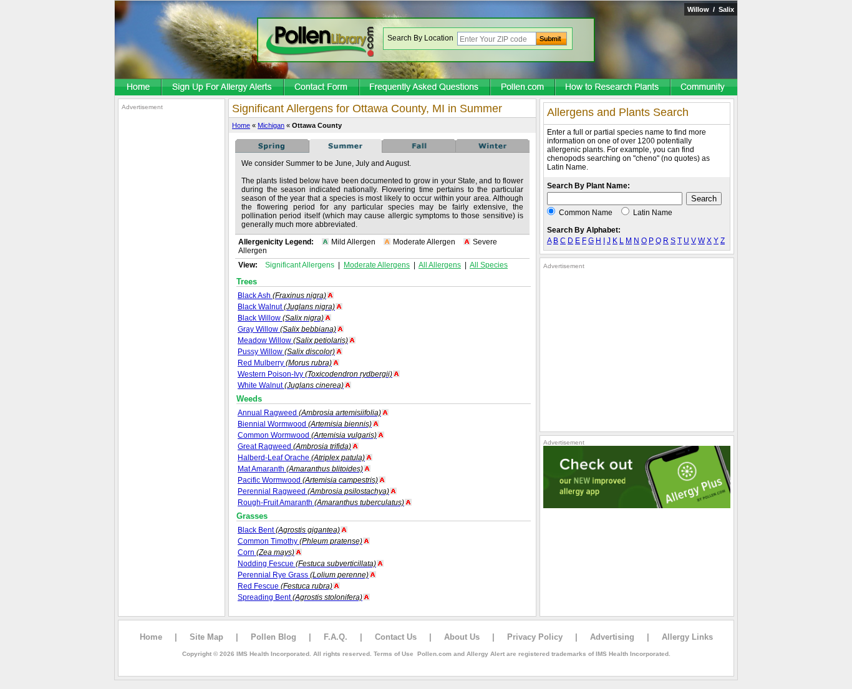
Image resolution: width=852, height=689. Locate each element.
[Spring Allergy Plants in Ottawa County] (272, 150)
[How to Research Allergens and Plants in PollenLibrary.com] (613, 88)
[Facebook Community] (704, 88)
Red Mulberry (285, 363)
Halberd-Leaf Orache (301, 457)
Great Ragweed (294, 446)
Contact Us (396, 637)
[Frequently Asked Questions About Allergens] (425, 88)
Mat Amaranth (300, 469)
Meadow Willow (293, 340)
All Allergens (440, 265)
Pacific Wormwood (308, 480)
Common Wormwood (307, 435)
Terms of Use (394, 653)
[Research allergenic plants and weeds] (138, 88)
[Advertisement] (171, 298)
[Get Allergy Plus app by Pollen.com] (636, 505)
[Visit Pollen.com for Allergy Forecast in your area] (523, 88)
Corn (266, 552)
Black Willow (281, 318)
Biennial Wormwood (305, 424)
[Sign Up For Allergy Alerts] (223, 88)
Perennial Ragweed (313, 491)
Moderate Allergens (377, 265)
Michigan (271, 125)
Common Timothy (300, 541)
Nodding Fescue (307, 563)
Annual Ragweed (309, 412)
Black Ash (282, 295)
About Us (462, 637)
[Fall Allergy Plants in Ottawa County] (419, 150)
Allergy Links (687, 637)
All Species (489, 265)
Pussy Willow (286, 351)
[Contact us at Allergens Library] (322, 88)
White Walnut (291, 385)
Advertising (612, 637)
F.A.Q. (335, 637)
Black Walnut (286, 306)
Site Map (206, 637)
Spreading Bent (300, 597)
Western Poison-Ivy (315, 374)
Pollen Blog (273, 637)
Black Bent (289, 530)
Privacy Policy (535, 637)
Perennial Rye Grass (303, 575)
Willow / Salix (710, 9)
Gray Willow (287, 329)
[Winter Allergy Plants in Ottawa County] (493, 150)
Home (241, 125)
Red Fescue (285, 586)
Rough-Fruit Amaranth (321, 502)
